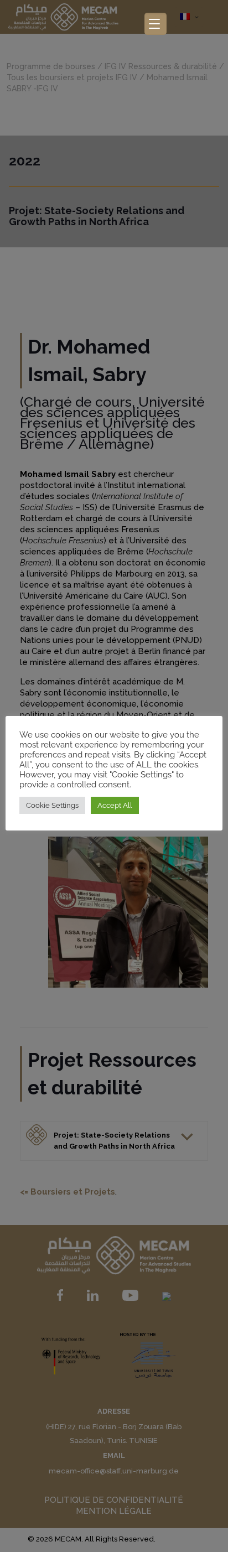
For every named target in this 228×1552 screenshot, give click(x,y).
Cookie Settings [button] (52, 805)
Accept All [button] (114, 805)
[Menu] (155, 24)
